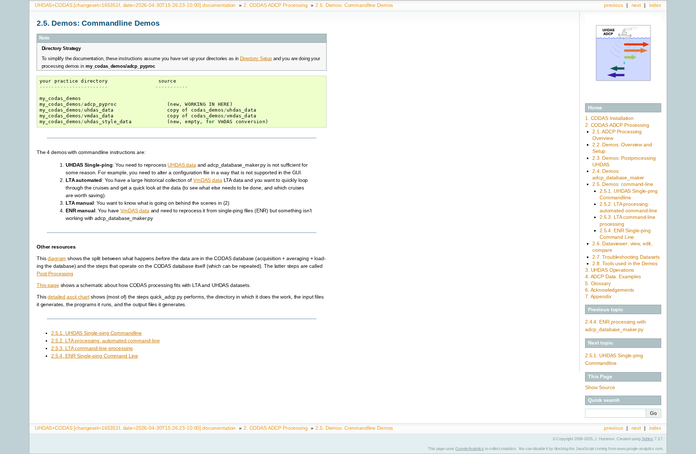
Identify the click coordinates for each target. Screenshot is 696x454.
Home (595, 108)
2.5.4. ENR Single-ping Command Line (94, 356)
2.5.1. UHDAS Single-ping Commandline (96, 333)
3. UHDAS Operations (609, 270)
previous (613, 5)
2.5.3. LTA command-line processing (92, 348)
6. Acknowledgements (609, 290)
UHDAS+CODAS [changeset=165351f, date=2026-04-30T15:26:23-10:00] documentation (135, 5)
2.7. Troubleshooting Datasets (626, 257)
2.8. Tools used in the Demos (625, 263)
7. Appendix (598, 296)
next (636, 5)
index (655, 5)
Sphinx (647, 439)
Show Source (600, 387)
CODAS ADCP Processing (276, 5)
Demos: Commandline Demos (354, 5)
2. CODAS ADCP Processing (617, 125)
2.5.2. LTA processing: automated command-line (105, 340)
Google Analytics (469, 448)
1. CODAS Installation (609, 118)
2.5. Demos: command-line (622, 184)
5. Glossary (597, 283)
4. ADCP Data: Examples (613, 276)
